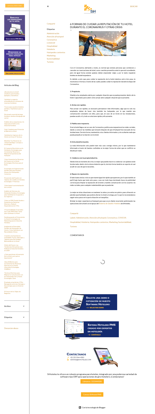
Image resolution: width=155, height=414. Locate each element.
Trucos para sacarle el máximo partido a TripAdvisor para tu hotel (14, 108)
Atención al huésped (55, 36)
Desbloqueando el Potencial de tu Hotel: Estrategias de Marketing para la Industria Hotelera (14, 219)
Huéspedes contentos (56, 52)
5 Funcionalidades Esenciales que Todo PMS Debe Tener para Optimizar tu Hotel (13, 211)
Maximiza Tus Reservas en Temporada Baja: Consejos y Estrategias (13, 142)
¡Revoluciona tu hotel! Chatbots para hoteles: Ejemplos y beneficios (12, 93)
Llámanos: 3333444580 (92, 381)
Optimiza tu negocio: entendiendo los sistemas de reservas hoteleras (13, 101)
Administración (53, 33)
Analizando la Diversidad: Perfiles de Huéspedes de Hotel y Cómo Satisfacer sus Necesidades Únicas (13, 229)
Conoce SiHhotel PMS (92, 394)
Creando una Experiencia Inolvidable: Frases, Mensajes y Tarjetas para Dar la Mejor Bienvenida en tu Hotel (14, 238)
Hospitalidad (52, 46)
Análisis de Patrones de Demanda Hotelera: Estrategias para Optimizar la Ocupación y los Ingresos (14, 193)
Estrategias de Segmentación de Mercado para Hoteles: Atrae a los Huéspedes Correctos (14, 171)
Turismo (50, 62)
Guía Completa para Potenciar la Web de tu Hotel (14, 130)
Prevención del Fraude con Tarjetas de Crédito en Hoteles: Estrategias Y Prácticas (14, 179)
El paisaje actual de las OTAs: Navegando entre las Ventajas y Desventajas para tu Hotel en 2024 (14, 284)
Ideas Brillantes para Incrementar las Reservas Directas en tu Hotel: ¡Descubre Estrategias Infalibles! (12, 265)
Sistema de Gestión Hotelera (110, 203)
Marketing (51, 55)
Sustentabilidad (53, 59)
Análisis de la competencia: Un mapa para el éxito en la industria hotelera (14, 123)
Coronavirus (52, 40)
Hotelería (51, 49)
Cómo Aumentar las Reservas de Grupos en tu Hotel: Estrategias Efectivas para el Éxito (14, 162)
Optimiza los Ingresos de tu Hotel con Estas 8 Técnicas (13, 136)
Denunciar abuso (11, 328)
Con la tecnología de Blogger (94, 407)
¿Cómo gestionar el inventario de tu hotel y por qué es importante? (14, 256)
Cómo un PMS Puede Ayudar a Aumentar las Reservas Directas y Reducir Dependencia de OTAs (14, 203)
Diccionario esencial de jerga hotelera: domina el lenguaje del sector (14, 116)
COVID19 (51, 43)
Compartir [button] (51, 23)
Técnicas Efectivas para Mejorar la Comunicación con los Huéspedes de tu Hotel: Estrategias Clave (13, 275)
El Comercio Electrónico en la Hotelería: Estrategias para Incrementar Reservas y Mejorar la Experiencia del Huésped (13, 151)
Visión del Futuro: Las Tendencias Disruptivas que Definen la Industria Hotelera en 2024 (13, 247)
